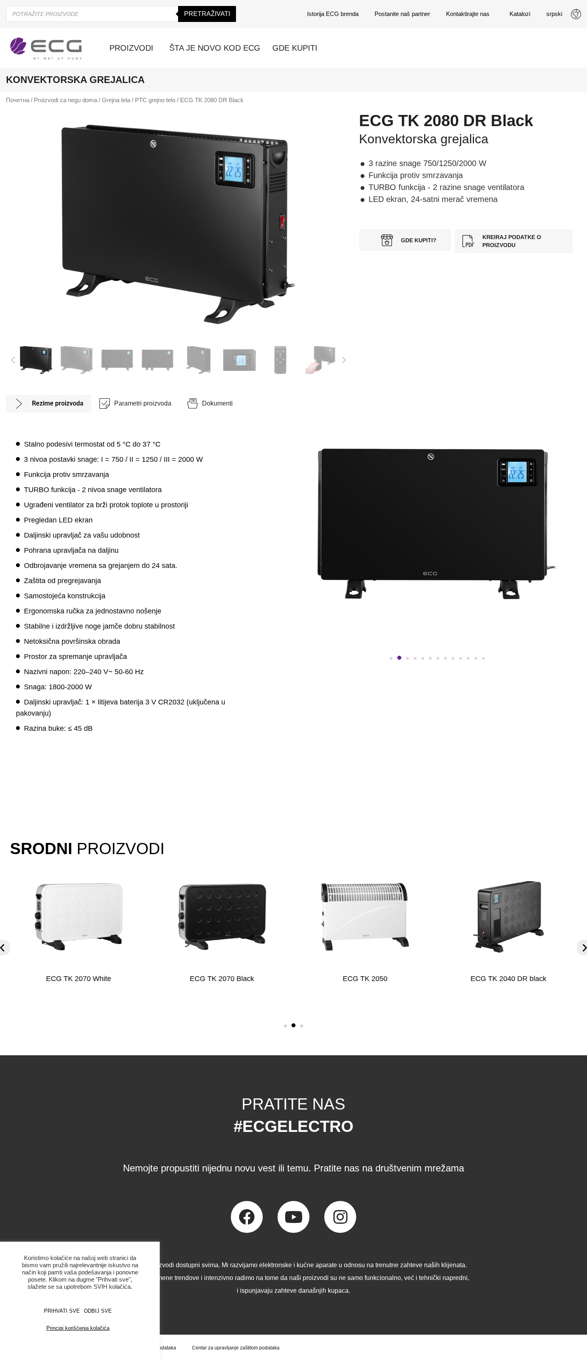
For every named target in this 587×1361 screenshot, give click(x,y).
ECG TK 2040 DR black (508, 979)
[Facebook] (247, 1217)
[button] (13, 360)
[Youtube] (293, 1217)
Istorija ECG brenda (333, 13)
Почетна (17, 100)
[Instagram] (340, 1217)
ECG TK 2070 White (78, 979)
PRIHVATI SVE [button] (62, 1311)
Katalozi (520, 13)
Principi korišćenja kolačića (77, 1328)
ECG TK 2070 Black (222, 979)
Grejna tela (116, 100)
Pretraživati (207, 13)
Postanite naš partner (402, 13)
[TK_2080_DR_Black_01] (178, 224)
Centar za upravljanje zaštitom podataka (236, 1348)
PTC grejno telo (155, 100)
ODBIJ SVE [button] (98, 1311)
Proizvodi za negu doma (65, 100)
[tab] (48, 404)
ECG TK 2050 (365, 979)
